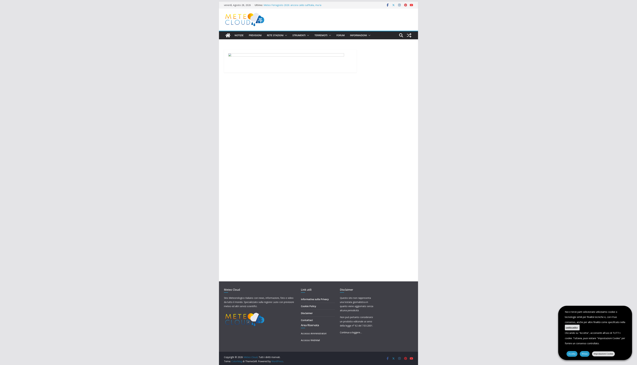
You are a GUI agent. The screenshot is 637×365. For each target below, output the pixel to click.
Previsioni (255, 35)
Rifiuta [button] (585, 353)
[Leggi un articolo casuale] (409, 35)
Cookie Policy (308, 306)
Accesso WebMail (310, 340)
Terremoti (321, 35)
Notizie (239, 35)
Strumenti (299, 35)
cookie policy (572, 327)
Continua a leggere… (351, 332)
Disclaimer (307, 313)
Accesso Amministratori (313, 333)
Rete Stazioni (275, 35)
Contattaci (307, 320)
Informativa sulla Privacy (315, 299)
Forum (340, 35)
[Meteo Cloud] (228, 35)
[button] (285, 35)
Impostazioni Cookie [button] (603, 353)
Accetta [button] (571, 353)
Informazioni (358, 35)
